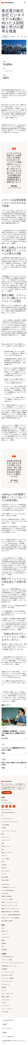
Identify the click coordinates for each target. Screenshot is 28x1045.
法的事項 (4, 1024)
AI (2, 815)
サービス (4, 874)
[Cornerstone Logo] (8, 3)
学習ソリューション (6, 846)
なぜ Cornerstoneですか (8, 956)
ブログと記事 (5, 1011)
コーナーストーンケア (7, 981)
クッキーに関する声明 (7, 1036)
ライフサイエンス (8, 71)
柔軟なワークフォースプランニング (10, 908)
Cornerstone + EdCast (7, 975)
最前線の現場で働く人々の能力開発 (10, 911)
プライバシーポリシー (7, 1028)
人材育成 (4, 828)
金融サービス (5, 931)
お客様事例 (5, 36)
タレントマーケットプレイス (9, 831)
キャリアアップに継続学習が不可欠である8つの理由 (14, 744)
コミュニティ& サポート (7, 803)
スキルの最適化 (5, 824)
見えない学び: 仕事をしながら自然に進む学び (14, 759)
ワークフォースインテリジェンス (10, 821)
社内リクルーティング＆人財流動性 (10, 917)
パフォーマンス (5, 840)
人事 (3, 843)
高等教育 (4, 943)
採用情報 (4, 987)
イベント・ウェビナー (7, 1008)
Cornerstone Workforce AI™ (8, 812)
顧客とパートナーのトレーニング (10, 902)
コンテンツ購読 (5, 858)
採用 (3, 834)
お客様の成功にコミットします (9, 966)
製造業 (3, 940)
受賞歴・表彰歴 (5, 996)
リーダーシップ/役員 (7, 959)
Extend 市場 (5, 880)
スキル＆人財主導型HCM (8, 890)
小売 (3, 946)
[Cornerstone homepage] (14, 781)
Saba (3, 861)
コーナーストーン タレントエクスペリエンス (13, 963)
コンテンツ (4, 855)
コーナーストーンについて (8, 972)
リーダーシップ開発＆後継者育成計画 (11, 914)
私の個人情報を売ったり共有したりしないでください (13, 1041)
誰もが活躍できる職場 (7, 921)
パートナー (4, 990)
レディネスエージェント (8, 818)
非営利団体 (4, 949)
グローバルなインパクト (8, 993)
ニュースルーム (5, 984)
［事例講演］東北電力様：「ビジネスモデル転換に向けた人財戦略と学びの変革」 (14, 708)
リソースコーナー (6, 1005)
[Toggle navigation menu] (24, 3)
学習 (3, 849)
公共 (3, 928)
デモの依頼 (7, 792)
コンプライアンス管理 (7, 899)
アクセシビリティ (6, 999)
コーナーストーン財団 (7, 978)
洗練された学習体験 (6, 896)
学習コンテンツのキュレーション (10, 905)
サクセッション (5, 837)
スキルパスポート (6, 871)
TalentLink (4, 868)
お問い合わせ (5, 800)
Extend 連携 (5, 877)
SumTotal (4, 864)
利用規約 (4, 1032)
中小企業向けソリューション (9, 887)
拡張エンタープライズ (7, 852)
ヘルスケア (4, 934)
